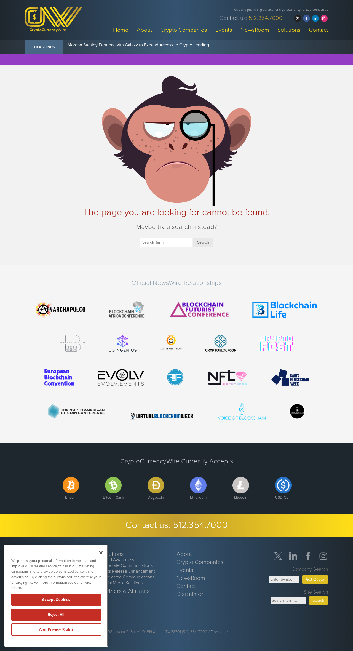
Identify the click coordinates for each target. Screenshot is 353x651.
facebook (306, 18)
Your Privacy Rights (56, 629)
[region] (56, 596)
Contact (318, 29)
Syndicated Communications (127, 577)
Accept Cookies (56, 599)
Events (223, 29)
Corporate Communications (127, 565)
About (144, 29)
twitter (297, 18)
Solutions (289, 29)
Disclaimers (220, 631)
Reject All (56, 614)
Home (121, 29)
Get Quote (315, 579)
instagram (324, 18)
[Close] (101, 553)
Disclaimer (189, 594)
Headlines (44, 47)
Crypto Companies (183, 29)
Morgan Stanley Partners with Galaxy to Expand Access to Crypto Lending (138, 45)
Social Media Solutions (122, 583)
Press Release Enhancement (128, 571)
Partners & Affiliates (125, 591)
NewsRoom (254, 29)
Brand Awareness (117, 559)
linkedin (315, 18)
